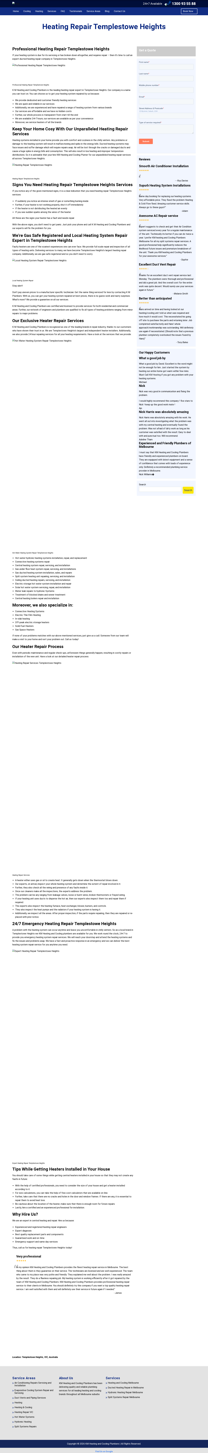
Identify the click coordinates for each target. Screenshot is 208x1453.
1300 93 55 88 (184, 4)
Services (52, 11)
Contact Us (119, 11)
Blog (107, 11)
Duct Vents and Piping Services (30, 1397)
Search (142, 484)
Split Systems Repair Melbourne (124, 1397)
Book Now (188, 11)
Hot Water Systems (24, 1417)
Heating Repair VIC (23, 1412)
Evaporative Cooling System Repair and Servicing (33, 1391)
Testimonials (75, 11)
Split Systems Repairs (25, 1426)
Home (16, 11)
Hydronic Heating (23, 1421)
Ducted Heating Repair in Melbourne (126, 1387)
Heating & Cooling (23, 1407)
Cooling (27, 11)
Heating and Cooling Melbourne (123, 1382)
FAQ (63, 11)
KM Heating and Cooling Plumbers (102, 1443)
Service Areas (93, 11)
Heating (39, 11)
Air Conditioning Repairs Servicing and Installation (32, 1384)
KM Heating (154, 374)
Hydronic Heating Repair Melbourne (125, 1392)
